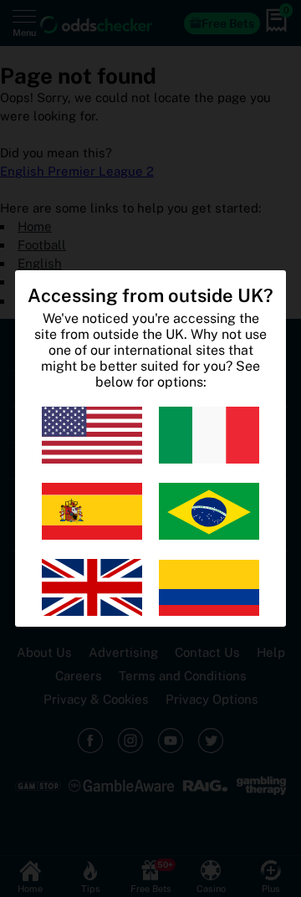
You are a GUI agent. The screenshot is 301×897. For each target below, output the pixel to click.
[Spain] (91, 511)
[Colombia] (209, 587)
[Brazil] (209, 511)
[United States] (91, 435)
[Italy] (209, 435)
